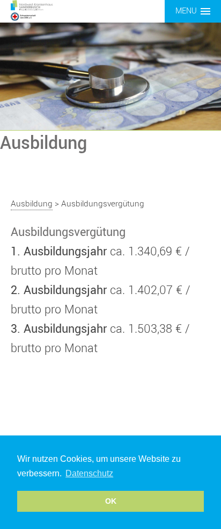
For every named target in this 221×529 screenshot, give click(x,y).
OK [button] (110, 501)
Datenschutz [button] (89, 473)
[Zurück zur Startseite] (43, 10)
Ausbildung (32, 204)
